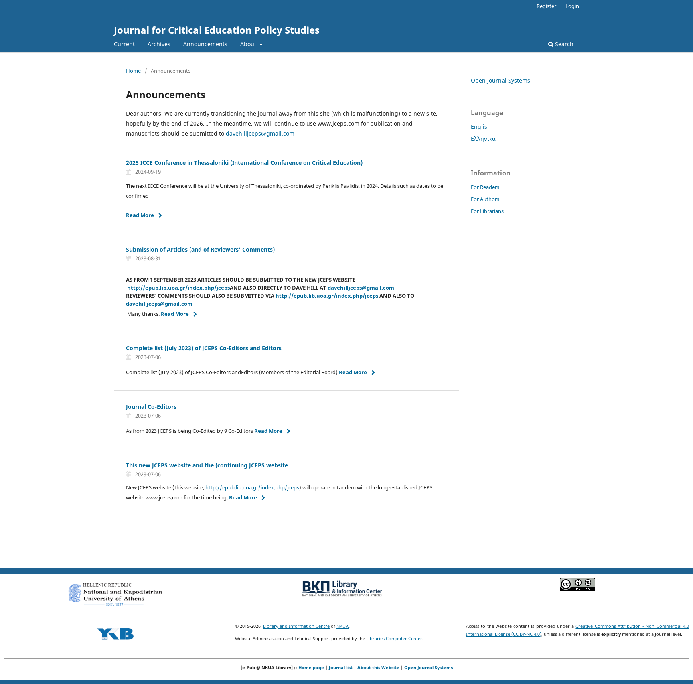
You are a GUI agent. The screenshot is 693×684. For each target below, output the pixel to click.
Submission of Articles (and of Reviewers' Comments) (200, 249)
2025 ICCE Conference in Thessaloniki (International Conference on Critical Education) (244, 162)
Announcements (205, 44)
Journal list (341, 667)
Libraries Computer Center (394, 638)
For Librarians (487, 211)
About (249, 44)
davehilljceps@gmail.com (260, 133)
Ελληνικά (483, 138)
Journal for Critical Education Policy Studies (217, 30)
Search (563, 44)
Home (133, 70)
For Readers (485, 187)
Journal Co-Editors (151, 406)
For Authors (485, 199)
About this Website (378, 667)
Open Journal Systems (500, 80)
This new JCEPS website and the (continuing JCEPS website (207, 465)
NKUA (342, 626)
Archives (159, 44)
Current (124, 44)
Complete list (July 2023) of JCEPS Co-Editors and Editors (204, 348)
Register (546, 6)
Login (572, 6)
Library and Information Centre (296, 626)
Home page (311, 667)
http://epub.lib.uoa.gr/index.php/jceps (178, 287)
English (481, 126)
